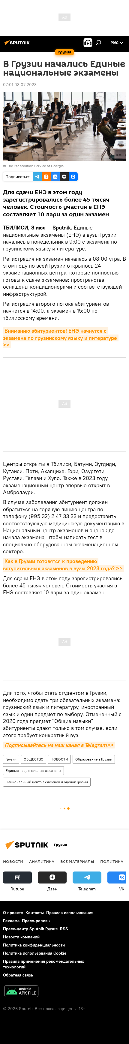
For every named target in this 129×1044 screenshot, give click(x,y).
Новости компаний (21, 937)
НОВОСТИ (59, 759)
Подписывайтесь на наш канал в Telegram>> (58, 745)
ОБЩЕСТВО (34, 759)
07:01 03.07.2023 (20, 84)
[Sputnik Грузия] (18, 45)
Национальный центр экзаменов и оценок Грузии (47, 782)
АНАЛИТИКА (41, 861)
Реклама (11, 920)
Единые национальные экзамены (33, 770)
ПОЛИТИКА (111, 861)
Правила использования (69, 912)
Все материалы (77, 861)
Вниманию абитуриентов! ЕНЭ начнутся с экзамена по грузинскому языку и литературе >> (60, 337)
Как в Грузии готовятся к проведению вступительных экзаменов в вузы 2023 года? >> (63, 565)
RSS (64, 929)
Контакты (35, 912)
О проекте (13, 912)
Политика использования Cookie (35, 953)
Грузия (11, 759)
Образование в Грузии (93, 759)
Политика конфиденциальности (34, 945)
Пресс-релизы (36, 920)
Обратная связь (18, 975)
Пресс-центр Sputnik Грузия (30, 929)
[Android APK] (21, 992)
